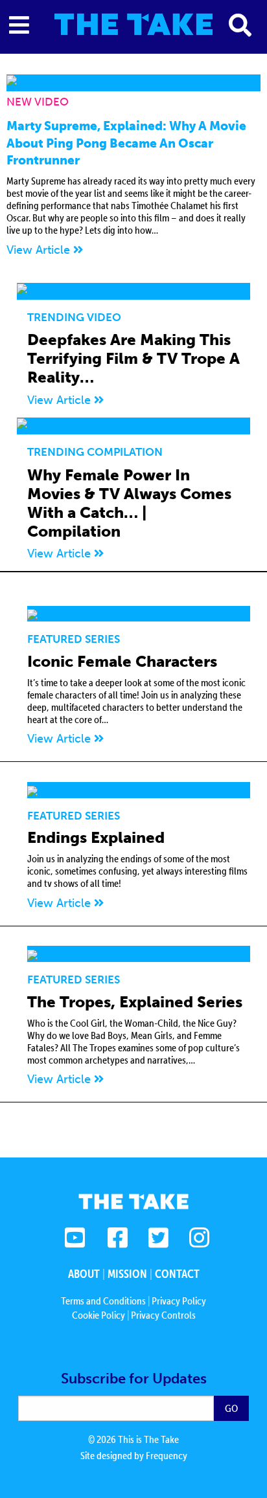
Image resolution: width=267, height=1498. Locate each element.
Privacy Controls (163, 1314)
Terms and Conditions (103, 1300)
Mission (127, 1273)
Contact (177, 1273)
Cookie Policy (98, 1314)
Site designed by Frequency (133, 1455)
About (84, 1273)
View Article (39, 250)
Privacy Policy (179, 1300)
